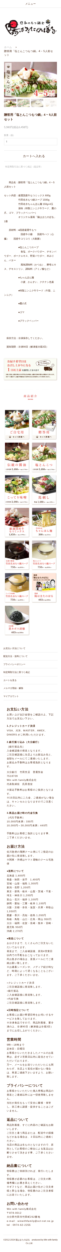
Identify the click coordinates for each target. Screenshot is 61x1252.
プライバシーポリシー (14, 664)
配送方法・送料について (15, 656)
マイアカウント (11, 696)
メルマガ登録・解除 (13, 688)
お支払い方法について (14, 648)
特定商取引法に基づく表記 (16, 672)
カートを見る (10, 680)
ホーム (8, 47)
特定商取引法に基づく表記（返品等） (24, 166)
